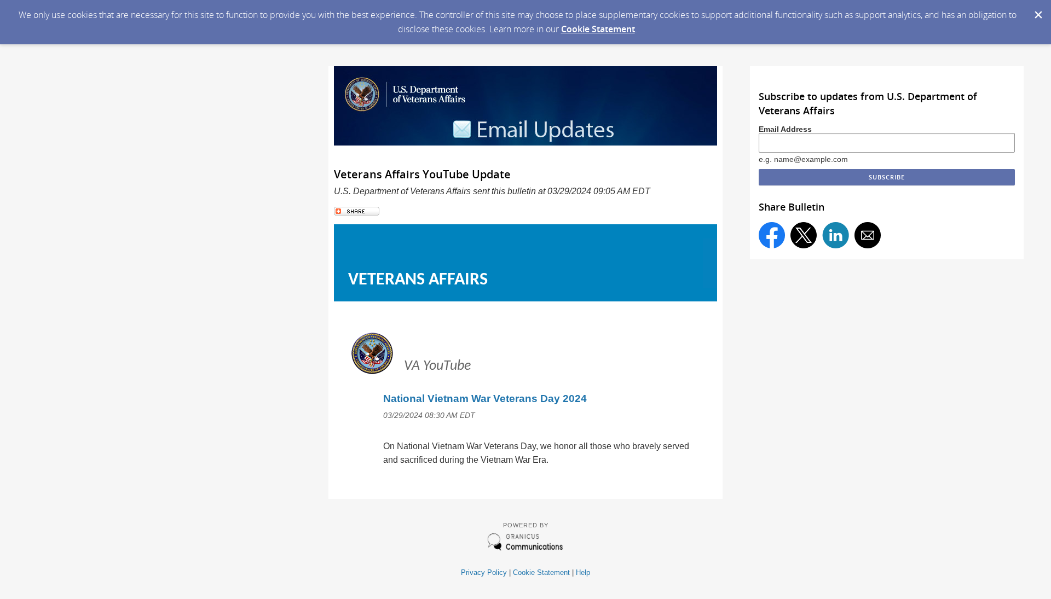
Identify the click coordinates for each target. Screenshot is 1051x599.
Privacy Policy (484, 572)
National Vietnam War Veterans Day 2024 (485, 398)
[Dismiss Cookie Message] (1037, 10)
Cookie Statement (598, 29)
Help (583, 572)
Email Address (785, 129)
